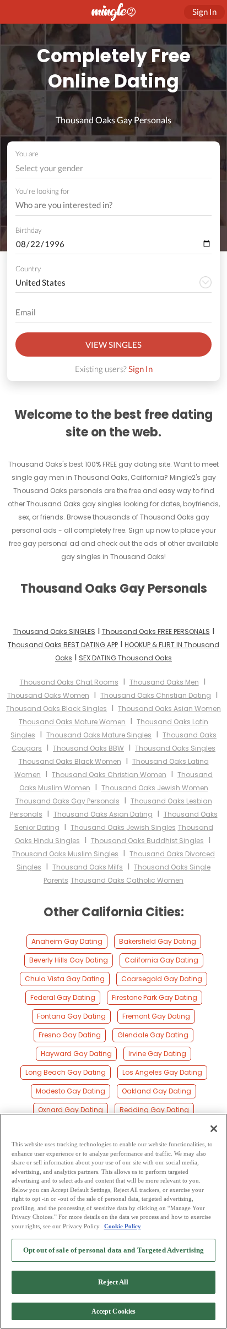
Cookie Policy (122, 1226)
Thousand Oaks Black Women (70, 761)
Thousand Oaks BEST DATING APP (63, 644)
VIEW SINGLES (113, 344)
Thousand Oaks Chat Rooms (69, 682)
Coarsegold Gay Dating (161, 978)
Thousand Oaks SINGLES (54, 631)
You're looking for (42, 191)
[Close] (214, 1129)
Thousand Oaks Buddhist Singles (147, 840)
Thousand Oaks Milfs (87, 867)
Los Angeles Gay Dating (162, 1072)
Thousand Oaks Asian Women (169, 708)
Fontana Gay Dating (71, 1016)
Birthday (28, 230)
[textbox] (112, 168)
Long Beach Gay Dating (65, 1072)
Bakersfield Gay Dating (157, 941)
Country (28, 268)
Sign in (204, 12)
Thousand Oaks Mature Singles (99, 735)
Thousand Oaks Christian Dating (155, 695)
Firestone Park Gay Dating (154, 997)
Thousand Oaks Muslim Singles (65, 853)
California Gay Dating (161, 960)
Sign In (140, 369)
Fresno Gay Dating (70, 1035)
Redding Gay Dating (154, 1109)
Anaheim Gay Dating (66, 941)
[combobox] (113, 168)
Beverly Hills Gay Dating (68, 960)
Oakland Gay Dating (156, 1091)
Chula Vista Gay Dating (65, 978)
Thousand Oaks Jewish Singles (123, 827)
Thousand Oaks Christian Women (109, 774)
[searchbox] (106, 205)
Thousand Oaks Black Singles (56, 708)
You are (27, 153)
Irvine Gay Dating (157, 1053)
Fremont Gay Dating (156, 1016)
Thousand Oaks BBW (88, 748)
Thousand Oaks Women (48, 695)
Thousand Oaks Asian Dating (103, 814)
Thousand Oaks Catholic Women (127, 880)
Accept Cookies (113, 1311)
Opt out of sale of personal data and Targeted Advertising (113, 1250)
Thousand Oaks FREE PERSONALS (156, 631)
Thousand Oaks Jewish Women (154, 787)
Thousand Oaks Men (164, 682)
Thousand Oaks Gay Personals (67, 801)
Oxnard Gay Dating (70, 1109)
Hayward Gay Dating (76, 1053)
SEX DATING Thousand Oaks (125, 658)
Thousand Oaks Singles (175, 748)
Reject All (113, 1282)
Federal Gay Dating (62, 997)
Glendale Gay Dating (152, 1035)
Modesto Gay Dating (70, 1091)
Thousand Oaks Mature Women (72, 721)
